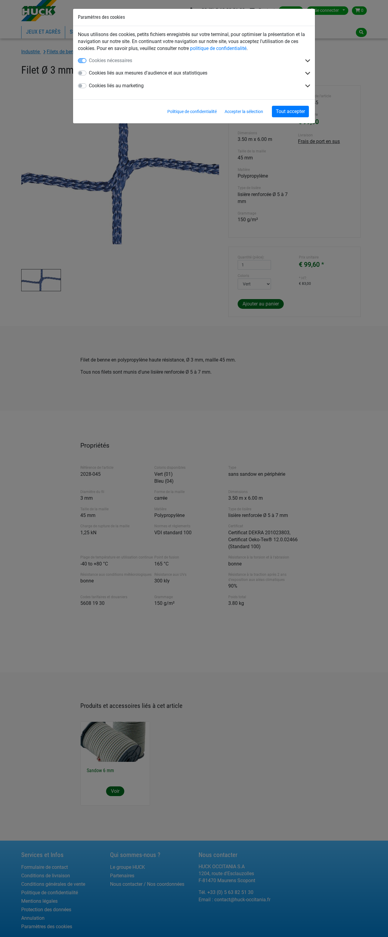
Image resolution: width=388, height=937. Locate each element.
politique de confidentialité (218, 48)
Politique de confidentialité (192, 111)
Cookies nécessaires (110, 60)
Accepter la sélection (244, 111)
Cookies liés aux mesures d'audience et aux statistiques (148, 73)
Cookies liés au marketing (116, 85)
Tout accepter (290, 111)
